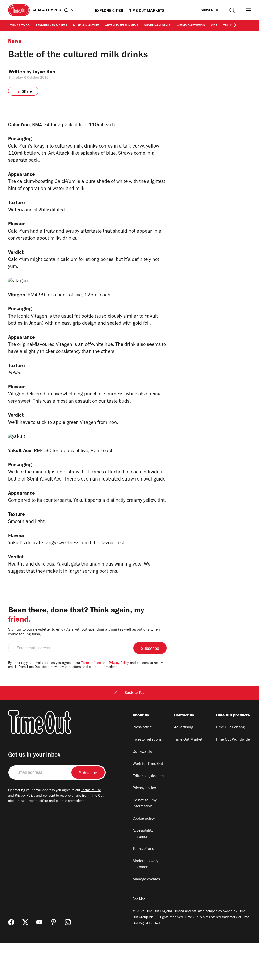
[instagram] (68, 922)
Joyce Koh (44, 72)
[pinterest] (54, 922)
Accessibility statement (143, 834)
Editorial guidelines (149, 776)
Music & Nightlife (86, 25)
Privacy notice (144, 788)
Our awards (142, 752)
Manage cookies (146, 880)
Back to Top (134, 693)
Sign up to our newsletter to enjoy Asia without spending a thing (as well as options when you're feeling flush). (84, 632)
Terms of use (143, 849)
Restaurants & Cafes (51, 25)
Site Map (139, 899)
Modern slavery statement (145, 864)
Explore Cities (109, 11)
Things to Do (20, 25)
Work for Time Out (148, 764)
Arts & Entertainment (121, 25)
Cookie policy (144, 819)
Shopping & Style (157, 25)
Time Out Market (188, 740)
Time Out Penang (230, 728)
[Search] (232, 10)
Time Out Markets (146, 11)
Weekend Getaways (191, 25)
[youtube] (39, 922)
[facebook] (11, 922)
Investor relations (147, 740)
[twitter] (25, 922)
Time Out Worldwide (232, 740)
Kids (214, 25)
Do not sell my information (145, 804)
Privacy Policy (119, 663)
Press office (142, 728)
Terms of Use (91, 663)
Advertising (183, 728)
